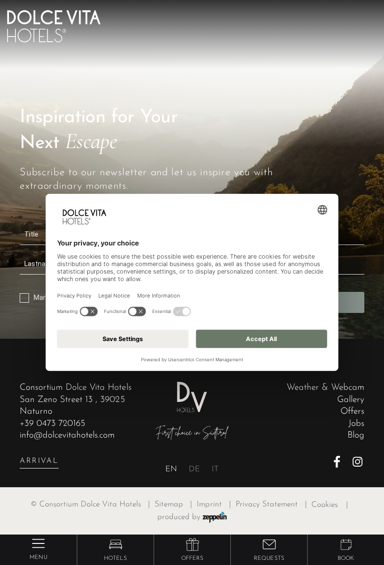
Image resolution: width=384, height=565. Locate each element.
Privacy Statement (271, 504)
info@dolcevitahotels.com (67, 435)
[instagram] (358, 462)
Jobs (356, 423)
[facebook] (340, 462)
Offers (352, 411)
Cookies (324, 505)
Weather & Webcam (325, 387)
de (194, 469)
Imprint (213, 504)
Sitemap (173, 504)
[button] (115, 544)
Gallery (350, 399)
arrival (39, 461)
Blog (355, 435)
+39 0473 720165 (52, 423)
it (215, 469)
